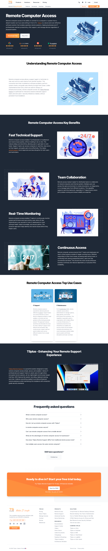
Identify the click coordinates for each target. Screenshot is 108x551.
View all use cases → (75, 522)
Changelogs (58, 535)
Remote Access (59, 511)
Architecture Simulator (61, 541)
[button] (19, 2)
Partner (41, 520)
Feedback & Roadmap (60, 537)
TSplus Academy (59, 539)
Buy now (84, 6)
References (42, 522)
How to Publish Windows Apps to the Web (81, 516)
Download (92, 6)
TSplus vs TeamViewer (76, 535)
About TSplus (42, 513)
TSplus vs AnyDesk (75, 530)
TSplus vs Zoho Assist (76, 539)
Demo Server (58, 530)
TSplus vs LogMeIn (75, 537)
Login (89, 2)
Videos (56, 528)
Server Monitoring (59, 518)
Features (28, 6)
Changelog (48, 6)
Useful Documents (60, 532)
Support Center (59, 526)
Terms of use (73, 548)
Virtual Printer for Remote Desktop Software (82, 511)
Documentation (59, 524)
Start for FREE (54, 488)
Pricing (45, 2)
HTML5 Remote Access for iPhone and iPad (82, 518)
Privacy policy (81, 548)
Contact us (54, 457)
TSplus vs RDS (74, 532)
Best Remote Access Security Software (80, 520)
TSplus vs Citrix (74, 528)
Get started (34, 6)
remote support (13, 150)
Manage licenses (43, 516)
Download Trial (12, 36)
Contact (96, 2)
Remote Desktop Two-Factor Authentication (82, 513)
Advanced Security (60, 516)
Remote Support (59, 513)
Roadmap (41, 6)
